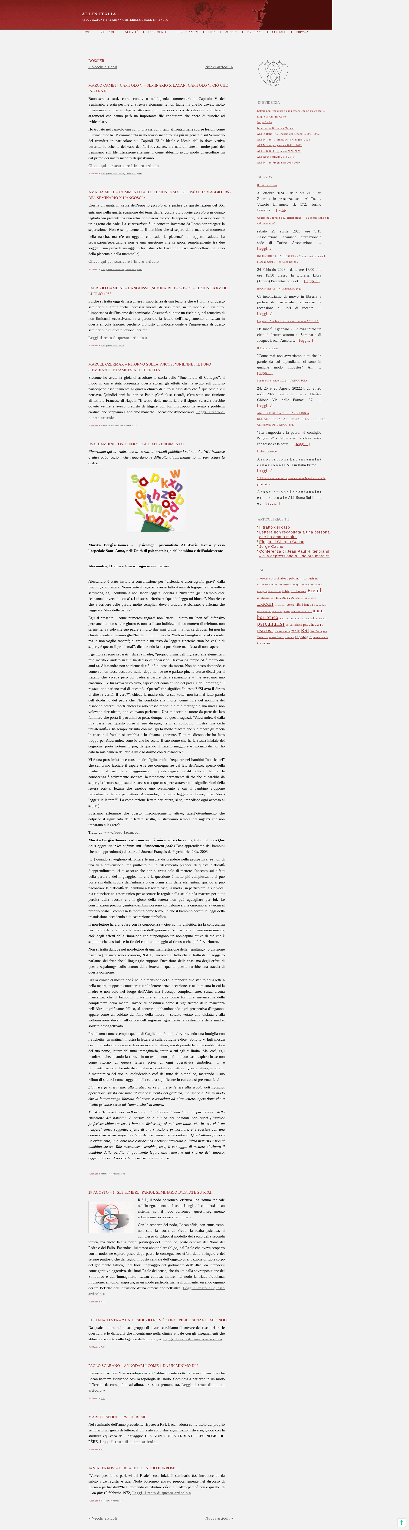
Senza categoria (133, 173)
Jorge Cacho (264, 122)
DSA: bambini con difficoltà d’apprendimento (136, 443)
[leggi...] (284, 210)
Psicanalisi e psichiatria (124, 425)
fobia (285, 591)
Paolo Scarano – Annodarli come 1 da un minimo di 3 (143, 1365)
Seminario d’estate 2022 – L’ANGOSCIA (282, 380)
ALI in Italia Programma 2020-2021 (279, 151)
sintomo (289, 637)
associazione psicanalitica (289, 578)
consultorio (285, 585)
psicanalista (294, 624)
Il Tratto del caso (267, 348)
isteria (299, 598)
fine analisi (274, 591)
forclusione (298, 591)
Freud (314, 590)
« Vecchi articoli (102, 67)
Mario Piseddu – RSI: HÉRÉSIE (117, 1416)
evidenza (105, 425)
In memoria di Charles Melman (275, 128)
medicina (277, 611)
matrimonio (264, 611)
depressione (315, 585)
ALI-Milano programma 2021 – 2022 (279, 145)
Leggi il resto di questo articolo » (117, 338)
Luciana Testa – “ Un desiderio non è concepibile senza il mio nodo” (159, 1319)
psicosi (265, 630)
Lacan (265, 603)
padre (282, 618)
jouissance (310, 598)
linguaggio (320, 605)
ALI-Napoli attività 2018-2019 (275, 156)
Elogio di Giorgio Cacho (272, 116)
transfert (264, 643)
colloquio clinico (267, 585)
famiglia (262, 591)
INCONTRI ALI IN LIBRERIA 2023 (279, 288)
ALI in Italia (99, 13)
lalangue (280, 605)
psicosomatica (282, 631)
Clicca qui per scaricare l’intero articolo (123, 165)
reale (295, 631)
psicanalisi (271, 624)
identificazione (266, 598)
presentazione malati (314, 618)
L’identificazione (267, 451)
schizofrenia (276, 637)
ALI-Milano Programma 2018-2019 (278, 162)
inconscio (285, 597)
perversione (294, 618)
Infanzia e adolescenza (113, 1174)
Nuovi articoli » (219, 67)
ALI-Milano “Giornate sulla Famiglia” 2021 (283, 139)
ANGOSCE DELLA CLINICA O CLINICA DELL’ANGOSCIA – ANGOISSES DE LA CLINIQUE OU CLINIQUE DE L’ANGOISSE (293, 419)
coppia (297, 585)
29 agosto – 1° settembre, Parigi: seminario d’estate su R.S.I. (150, 1192)
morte (287, 611)
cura (304, 585)
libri (299, 604)
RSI (103, 1302)
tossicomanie (320, 637)
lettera (290, 604)
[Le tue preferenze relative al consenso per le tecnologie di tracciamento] (401, 1523)
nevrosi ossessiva (301, 611)
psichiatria (313, 624)
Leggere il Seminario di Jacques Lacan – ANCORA (288, 321)
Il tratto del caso (267, 185)
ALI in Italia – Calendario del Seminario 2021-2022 (288, 133)
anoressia (263, 578)
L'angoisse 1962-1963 (112, 173)
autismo (313, 578)
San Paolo (316, 631)
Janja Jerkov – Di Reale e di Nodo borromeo (133, 1467)
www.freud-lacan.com (122, 832)
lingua (308, 604)
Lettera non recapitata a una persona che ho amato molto (291, 110)
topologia (303, 637)
